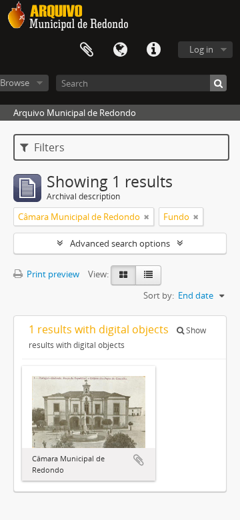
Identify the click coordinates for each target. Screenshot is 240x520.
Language (120, 50)
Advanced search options (120, 243)
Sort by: (158, 295)
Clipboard (86, 50)
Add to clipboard (138, 460)
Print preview (52, 274)
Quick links (153, 50)
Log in (201, 49)
